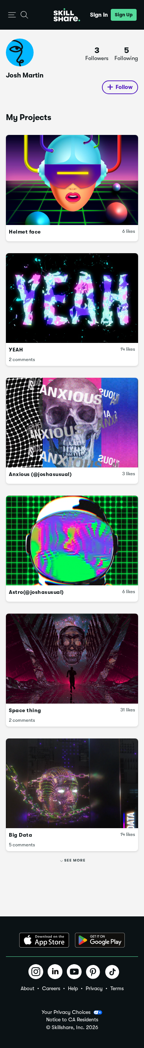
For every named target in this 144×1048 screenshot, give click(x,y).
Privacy (94, 988)
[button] (12, 15)
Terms (117, 988)
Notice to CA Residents (72, 1019)
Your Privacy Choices (66, 1012)
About (27, 988)
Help (73, 988)
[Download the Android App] (100, 940)
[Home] (67, 15)
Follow (124, 87)
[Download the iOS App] (44, 940)
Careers (51, 988)
